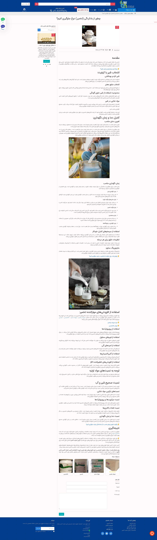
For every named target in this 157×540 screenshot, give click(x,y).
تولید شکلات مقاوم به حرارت (46, 45)
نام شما (117, 483)
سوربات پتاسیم (81, 318)
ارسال (62, 514)
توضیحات (117, 495)
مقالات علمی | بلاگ (128, 13)
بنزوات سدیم (74, 318)
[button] (50, 64)
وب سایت (117, 491)
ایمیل (118, 487)
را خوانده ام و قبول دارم (43, 531)
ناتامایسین (66, 318)
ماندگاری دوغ (116, 434)
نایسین (60, 318)
